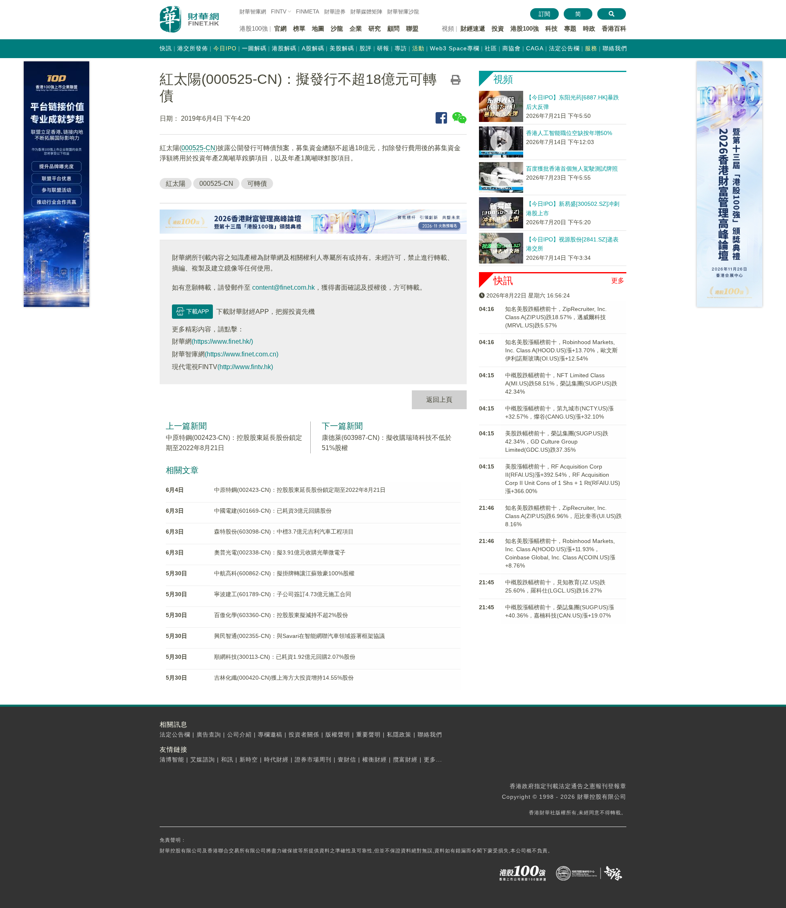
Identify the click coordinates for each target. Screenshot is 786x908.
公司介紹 (239, 734)
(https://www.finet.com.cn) (241, 354)
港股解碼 (284, 48)
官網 (280, 28)
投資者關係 (304, 734)
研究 (374, 28)
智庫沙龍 (403, 12)
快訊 (166, 48)
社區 (491, 48)
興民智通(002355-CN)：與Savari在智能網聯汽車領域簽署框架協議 (299, 636)
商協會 (511, 48)
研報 (383, 48)
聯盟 (412, 28)
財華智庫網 (252, 12)
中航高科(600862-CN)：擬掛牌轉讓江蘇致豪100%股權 (284, 573)
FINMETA (307, 12)
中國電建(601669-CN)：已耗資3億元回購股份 (273, 510)
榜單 (299, 28)
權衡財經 (374, 759)
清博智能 (172, 759)
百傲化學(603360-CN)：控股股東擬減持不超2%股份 (281, 615)
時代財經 (276, 759)
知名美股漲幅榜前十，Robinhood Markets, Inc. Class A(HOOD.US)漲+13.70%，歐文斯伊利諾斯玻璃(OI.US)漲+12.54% (561, 350)
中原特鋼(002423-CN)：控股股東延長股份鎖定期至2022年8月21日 (300, 490)
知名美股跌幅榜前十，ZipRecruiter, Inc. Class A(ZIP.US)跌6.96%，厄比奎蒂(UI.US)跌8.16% (563, 516)
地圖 (318, 28)
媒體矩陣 (366, 12)
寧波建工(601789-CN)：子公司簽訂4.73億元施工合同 (282, 594)
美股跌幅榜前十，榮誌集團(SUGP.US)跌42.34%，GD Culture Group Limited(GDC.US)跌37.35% (556, 441)
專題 (570, 28)
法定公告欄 (564, 48)
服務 (591, 48)
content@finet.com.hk (283, 287)
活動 (418, 48)
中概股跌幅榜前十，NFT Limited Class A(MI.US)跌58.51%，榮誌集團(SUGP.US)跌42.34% (561, 383)
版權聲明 (337, 734)
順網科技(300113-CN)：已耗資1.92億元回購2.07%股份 (284, 656)
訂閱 (544, 14)
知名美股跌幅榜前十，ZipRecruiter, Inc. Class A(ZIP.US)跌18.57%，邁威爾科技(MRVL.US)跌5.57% (556, 317)
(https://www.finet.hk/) (222, 341)
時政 (589, 28)
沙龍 (337, 28)
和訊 (227, 759)
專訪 (401, 48)
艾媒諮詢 (202, 759)
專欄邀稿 (270, 734)
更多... (433, 759)
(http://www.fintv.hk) (245, 366)
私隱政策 (399, 734)
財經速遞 (473, 28)
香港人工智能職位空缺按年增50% (569, 133)
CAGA (535, 48)
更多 (617, 280)
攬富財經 (405, 759)
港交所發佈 (192, 48)
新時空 (248, 759)
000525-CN (198, 147)
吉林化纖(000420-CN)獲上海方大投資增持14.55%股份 (284, 677)
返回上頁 (439, 399)
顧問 (393, 28)
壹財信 (347, 759)
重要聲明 (368, 734)
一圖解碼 (254, 48)
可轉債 (257, 183)
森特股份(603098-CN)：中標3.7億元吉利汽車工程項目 (284, 531)
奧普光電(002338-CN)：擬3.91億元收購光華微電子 (280, 552)
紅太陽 (175, 183)
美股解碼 (342, 48)
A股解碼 (313, 48)
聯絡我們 (615, 48)
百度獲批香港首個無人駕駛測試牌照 (572, 168)
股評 (365, 48)
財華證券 (335, 12)
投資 (498, 28)
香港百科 (614, 28)
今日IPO (225, 48)
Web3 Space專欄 (454, 48)
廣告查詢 (208, 734)
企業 (356, 28)
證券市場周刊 (313, 759)
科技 (551, 28)
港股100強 (524, 28)
